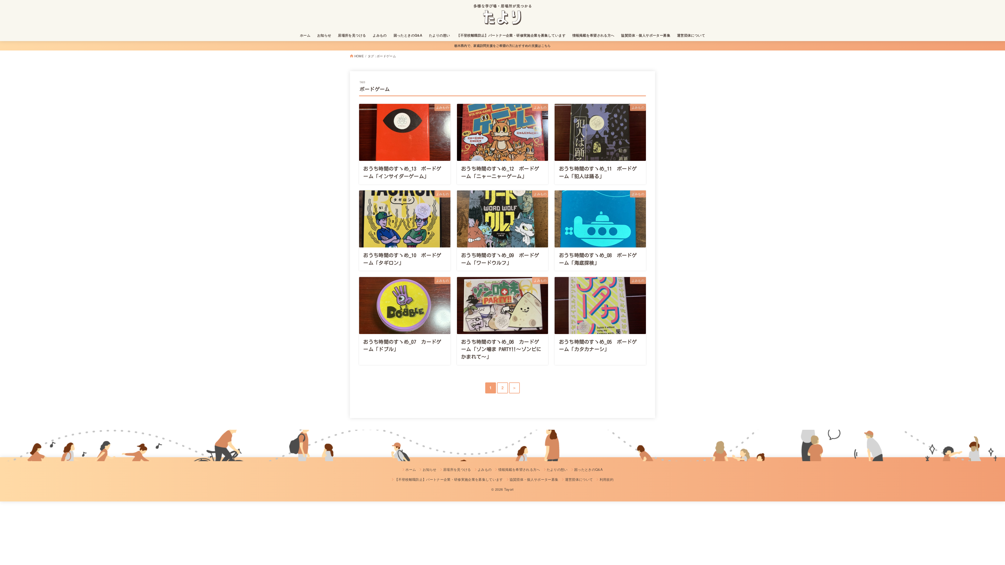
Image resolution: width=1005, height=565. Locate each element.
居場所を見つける (352, 35)
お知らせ (324, 35)
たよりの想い (439, 35)
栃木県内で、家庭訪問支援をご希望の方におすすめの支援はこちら (502, 45)
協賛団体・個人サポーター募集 (645, 35)
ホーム (305, 35)
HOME (359, 56)
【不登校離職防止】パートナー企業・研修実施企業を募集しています (511, 35)
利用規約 (606, 479)
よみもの (380, 35)
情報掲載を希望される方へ (593, 35)
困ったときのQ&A (408, 35)
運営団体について (691, 35)
